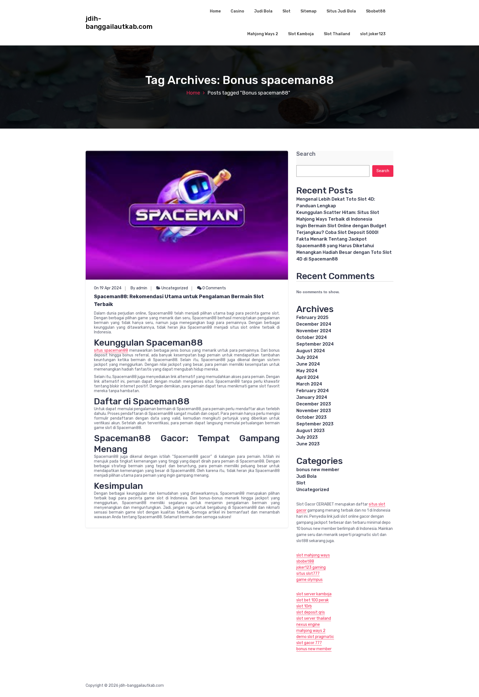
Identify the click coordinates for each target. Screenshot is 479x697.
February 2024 (312, 390)
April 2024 (307, 377)
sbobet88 (305, 561)
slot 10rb (304, 606)
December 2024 (313, 324)
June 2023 (308, 443)
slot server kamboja (314, 594)
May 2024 (306, 370)
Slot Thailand (337, 34)
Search (305, 154)
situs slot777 (308, 573)
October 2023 (311, 417)
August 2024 (310, 350)
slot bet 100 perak (312, 600)
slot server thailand (313, 618)
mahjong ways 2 (310, 630)
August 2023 (310, 430)
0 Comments (214, 288)
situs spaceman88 (111, 350)
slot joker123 (373, 34)
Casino (237, 11)
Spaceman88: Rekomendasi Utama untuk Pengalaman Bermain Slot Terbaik (179, 300)
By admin (139, 288)
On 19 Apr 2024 (107, 288)
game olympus (309, 579)
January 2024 (311, 397)
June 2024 (308, 364)
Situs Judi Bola (341, 11)
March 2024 (309, 384)
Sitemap (308, 11)
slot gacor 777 (309, 642)
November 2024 (313, 330)
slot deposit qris (310, 612)
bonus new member (317, 469)
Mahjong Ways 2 (262, 34)
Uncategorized (174, 288)
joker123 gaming (311, 567)
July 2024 (307, 357)
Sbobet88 (376, 11)
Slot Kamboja (301, 34)
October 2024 (311, 337)
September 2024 (315, 344)
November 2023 (313, 410)
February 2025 (312, 317)
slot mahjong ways (313, 555)
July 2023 (307, 437)
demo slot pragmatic (315, 636)
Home (215, 11)
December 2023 (313, 404)
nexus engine (308, 624)
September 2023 (314, 424)
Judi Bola (263, 11)
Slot (286, 11)
